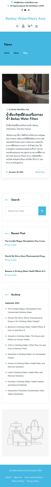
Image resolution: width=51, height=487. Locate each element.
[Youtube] (25, 10)
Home (6, 53)
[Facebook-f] (22, 10)
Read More (40, 172)
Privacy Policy (33, 481)
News (16, 53)
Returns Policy (18, 481)
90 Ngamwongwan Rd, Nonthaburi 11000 (27, 6)
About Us (18, 477)
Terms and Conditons (34, 477)
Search (8, 477)
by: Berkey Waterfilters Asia (19, 109)
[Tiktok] (29, 10)
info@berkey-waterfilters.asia (25, 2)
